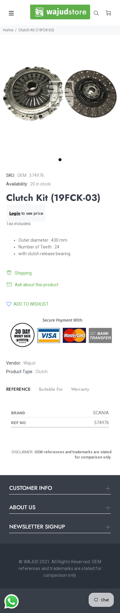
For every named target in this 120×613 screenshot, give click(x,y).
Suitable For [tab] (51, 389)
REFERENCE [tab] (18, 389)
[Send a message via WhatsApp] (11, 601)
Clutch (41, 371)
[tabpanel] (60, 94)
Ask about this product (36, 284)
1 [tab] (60, 159)
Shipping (23, 273)
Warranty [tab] (80, 389)
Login (14, 213)
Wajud (29, 363)
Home (8, 30)
